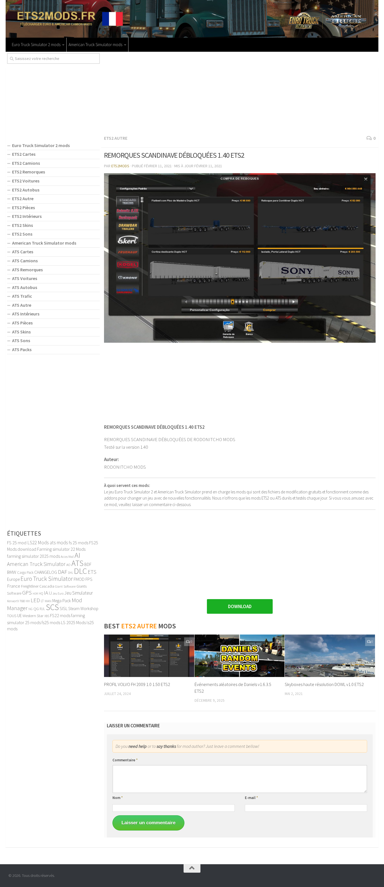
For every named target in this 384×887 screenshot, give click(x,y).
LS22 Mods (38, 543)
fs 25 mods (78, 542)
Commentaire (125, 760)
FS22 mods (60, 615)
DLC (80, 571)
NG (30, 609)
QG (36, 608)
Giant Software (65, 586)
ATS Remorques (27, 269)
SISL (63, 608)
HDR (35, 593)
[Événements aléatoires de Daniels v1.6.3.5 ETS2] (240, 656)
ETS (92, 571)
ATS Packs (21, 349)
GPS (27, 592)
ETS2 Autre (115, 138)
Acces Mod (67, 557)
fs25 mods (51, 622)
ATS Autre (21, 305)
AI (77, 555)
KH (28, 601)
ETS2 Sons (22, 234)
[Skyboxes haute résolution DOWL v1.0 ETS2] (330, 656)
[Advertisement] (239, 92)
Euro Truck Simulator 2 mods (36, 44)
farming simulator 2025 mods (33, 556)
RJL (42, 608)
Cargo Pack (25, 572)
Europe (13, 579)
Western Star (33, 615)
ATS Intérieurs (25, 314)
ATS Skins (21, 332)
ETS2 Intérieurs (27, 216)
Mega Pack (61, 600)
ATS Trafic (22, 296)
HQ (41, 593)
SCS (52, 607)
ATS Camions (25, 260)
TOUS (11, 615)
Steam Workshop (83, 608)
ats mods (59, 543)
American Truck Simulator (36, 564)
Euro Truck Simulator (47, 579)
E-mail (251, 797)
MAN (48, 601)
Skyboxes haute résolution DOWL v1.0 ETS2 (324, 684)
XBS (46, 616)
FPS (88, 579)
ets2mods (120, 165)
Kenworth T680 (16, 601)
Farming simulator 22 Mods (61, 549)
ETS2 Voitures (25, 181)
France (13, 586)
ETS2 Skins (22, 225)
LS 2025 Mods (73, 622)
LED (35, 600)
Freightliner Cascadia (37, 586)
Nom (117, 797)
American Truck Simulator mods (95, 44)
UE (19, 615)
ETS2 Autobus (25, 190)
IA (46, 592)
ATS (77, 563)
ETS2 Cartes (23, 154)
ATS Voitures (24, 278)
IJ (50, 593)
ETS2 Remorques (28, 172)
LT (42, 601)
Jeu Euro (58, 593)
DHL (70, 573)
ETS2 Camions (26, 163)
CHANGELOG (45, 572)
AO (68, 564)
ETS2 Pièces (23, 207)
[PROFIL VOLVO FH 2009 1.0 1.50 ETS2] (149, 656)
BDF (87, 564)
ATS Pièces (22, 323)
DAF (62, 571)
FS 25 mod (16, 542)
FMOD (79, 579)
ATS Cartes (22, 251)
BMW (11, 572)
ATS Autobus (24, 287)
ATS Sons (21, 340)
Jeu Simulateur (78, 593)
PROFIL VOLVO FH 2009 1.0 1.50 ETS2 (137, 684)
